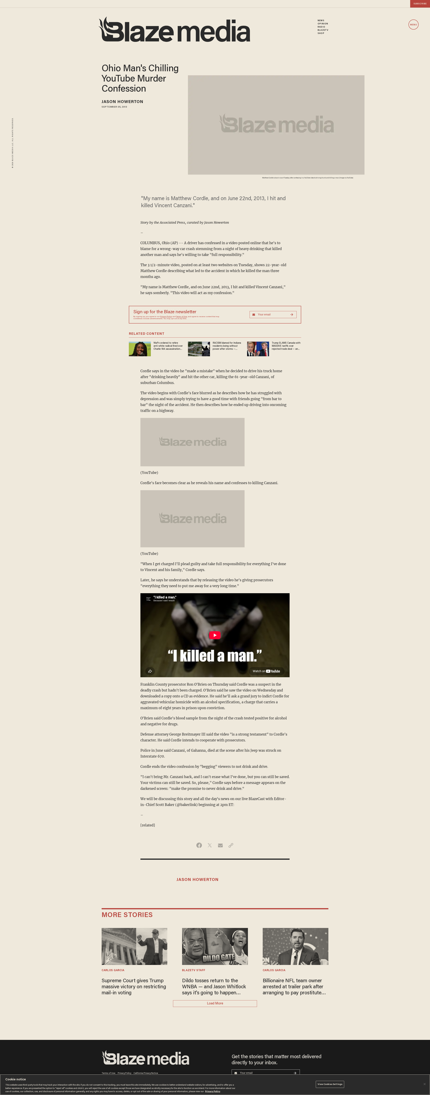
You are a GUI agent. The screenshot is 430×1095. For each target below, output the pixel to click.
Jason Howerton (122, 102)
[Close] (424, 1084)
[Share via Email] (220, 845)
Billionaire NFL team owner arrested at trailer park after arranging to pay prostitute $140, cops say (293, 987)
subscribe (420, 4)
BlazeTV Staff (193, 970)
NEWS (321, 20)
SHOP (321, 33)
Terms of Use (181, 317)
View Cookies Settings (330, 1084)
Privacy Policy (166, 317)
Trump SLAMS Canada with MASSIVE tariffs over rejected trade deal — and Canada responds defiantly (286, 346)
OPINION (323, 24)
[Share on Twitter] (209, 845)
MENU (413, 25)
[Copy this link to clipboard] (231, 845)
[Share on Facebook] (199, 845)
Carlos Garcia (113, 970)
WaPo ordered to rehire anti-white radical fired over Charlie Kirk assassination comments (168, 346)
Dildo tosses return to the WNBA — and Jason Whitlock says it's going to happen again (214, 987)
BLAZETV (323, 30)
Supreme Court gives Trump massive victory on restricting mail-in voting (134, 987)
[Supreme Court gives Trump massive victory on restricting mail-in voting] (134, 946)
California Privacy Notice (146, 1073)
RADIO (321, 27)
